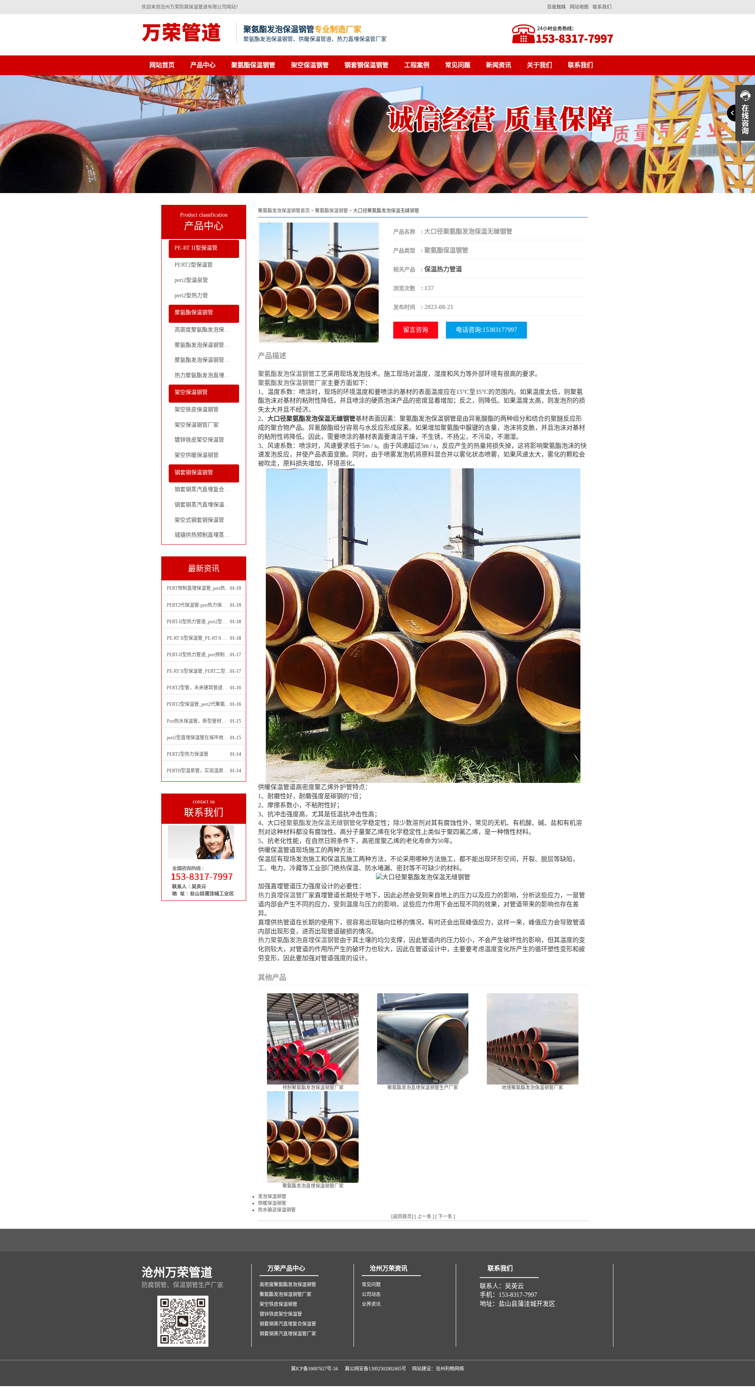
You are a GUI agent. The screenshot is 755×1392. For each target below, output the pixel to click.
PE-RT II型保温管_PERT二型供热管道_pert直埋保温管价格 (198, 671)
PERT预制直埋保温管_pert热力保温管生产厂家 (198, 588)
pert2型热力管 (191, 295)
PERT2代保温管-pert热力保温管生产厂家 (198, 605)
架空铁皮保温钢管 (197, 409)
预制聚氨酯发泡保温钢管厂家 (313, 1087)
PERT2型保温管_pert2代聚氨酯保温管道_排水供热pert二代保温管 (198, 704)
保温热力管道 (443, 269)
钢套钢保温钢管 (366, 65)
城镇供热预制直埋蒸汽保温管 (207, 535)
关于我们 (539, 65)
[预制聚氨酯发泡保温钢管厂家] (313, 1038)
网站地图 (579, 7)
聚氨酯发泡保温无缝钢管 (320, 822)
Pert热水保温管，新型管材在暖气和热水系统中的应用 (198, 721)
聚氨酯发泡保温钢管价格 (205, 360)
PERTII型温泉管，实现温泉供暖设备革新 (198, 770)
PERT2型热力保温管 (187, 754)
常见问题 (457, 65)
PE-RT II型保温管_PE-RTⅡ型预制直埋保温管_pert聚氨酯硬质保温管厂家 (198, 638)
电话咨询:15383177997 (486, 329)
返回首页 (402, 1216)
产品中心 (202, 65)
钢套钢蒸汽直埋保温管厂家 (207, 505)
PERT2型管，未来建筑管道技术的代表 (198, 687)
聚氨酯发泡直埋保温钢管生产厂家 (422, 1087)
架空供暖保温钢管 (197, 455)
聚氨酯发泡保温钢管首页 (284, 211)
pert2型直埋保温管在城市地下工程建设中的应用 (198, 737)
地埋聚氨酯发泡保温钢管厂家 (532, 1087)
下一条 (445, 1216)
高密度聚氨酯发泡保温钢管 (207, 330)
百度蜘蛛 (556, 7)
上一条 (424, 1216)
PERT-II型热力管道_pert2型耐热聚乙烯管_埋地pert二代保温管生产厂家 (198, 621)
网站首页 (162, 65)
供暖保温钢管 (272, 1203)
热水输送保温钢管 (277, 1210)
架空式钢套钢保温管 (199, 520)
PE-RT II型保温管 (196, 248)
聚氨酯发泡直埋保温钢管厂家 (313, 1186)
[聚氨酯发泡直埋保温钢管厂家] (313, 1136)
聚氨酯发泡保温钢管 (286, 373)
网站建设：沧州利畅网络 (438, 1369)
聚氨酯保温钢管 (253, 65)
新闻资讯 (498, 65)
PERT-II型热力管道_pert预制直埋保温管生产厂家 (198, 654)
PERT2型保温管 (194, 265)
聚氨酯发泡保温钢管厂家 (205, 345)
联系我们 (602, 7)
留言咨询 (415, 329)
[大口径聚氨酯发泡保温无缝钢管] (319, 281)
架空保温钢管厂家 (197, 425)
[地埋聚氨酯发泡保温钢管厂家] (532, 1038)
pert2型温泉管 (191, 280)
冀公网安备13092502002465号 (375, 1369)
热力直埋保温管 (280, 895)
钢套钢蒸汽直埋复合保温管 (207, 489)
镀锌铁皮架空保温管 (199, 440)
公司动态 (371, 1294)
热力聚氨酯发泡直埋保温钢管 (207, 375)
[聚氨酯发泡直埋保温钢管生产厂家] (423, 1038)
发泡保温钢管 (272, 1196)
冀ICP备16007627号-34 (314, 1369)
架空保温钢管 (310, 65)
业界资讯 (371, 1304)
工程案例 (416, 65)
